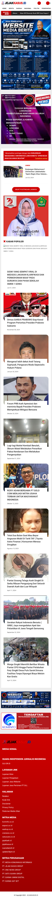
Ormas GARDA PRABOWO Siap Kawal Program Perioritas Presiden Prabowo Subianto (25, 322)
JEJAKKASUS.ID (32, 895)
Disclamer (6, 804)
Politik (36, 8)
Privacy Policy (8, 807)
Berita (11, 8)
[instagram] (16, 753)
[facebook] (3, 753)
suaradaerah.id (8, 848)
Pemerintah (46, 8)
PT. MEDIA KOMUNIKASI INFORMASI (17, 862)
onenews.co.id (8, 833)
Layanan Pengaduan (10, 778)
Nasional (27, 8)
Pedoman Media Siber (11, 811)
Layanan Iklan (7, 774)
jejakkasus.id (7, 844)
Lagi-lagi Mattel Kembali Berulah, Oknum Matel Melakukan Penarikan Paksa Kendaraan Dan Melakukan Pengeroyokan (24, 450)
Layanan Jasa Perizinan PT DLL (14, 785)
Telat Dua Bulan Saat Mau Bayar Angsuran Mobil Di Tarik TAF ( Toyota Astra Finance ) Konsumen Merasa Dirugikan (25, 540)
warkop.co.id (7, 829)
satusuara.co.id (8, 837)
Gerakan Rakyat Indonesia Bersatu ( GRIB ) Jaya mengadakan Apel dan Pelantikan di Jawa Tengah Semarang (25, 625)
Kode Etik (6, 800)
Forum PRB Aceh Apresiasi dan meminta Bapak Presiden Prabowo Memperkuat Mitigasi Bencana (24, 406)
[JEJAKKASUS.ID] (13, 5)
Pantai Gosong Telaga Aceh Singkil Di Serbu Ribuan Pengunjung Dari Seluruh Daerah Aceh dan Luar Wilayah (26, 583)
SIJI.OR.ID (6, 763)
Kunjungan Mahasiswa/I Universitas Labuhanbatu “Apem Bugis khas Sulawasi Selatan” (36, 171)
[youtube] (19, 753)
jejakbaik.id (6, 840)
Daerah (19, 8)
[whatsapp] (9, 753)
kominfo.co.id (8, 822)
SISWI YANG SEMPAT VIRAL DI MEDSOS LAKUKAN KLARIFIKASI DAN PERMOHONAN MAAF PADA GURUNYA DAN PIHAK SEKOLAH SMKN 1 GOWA (25, 277)
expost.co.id (7, 825)
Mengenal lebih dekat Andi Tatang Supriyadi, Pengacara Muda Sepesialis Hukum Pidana (26, 364)
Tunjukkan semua (41, 158)
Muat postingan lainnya (26, 189)
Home (4, 8)
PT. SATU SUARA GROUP (12, 874)
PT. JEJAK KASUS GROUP (12, 866)
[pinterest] (13, 753)
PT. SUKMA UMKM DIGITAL (13, 877)
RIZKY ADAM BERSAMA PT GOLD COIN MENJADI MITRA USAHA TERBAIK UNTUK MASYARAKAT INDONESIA (23, 495)
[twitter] (6, 753)
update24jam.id (8, 852)
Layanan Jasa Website (11, 782)
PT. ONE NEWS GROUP (11, 870)
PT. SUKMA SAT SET (10, 881)
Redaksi (5, 796)
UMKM (27, 165)
